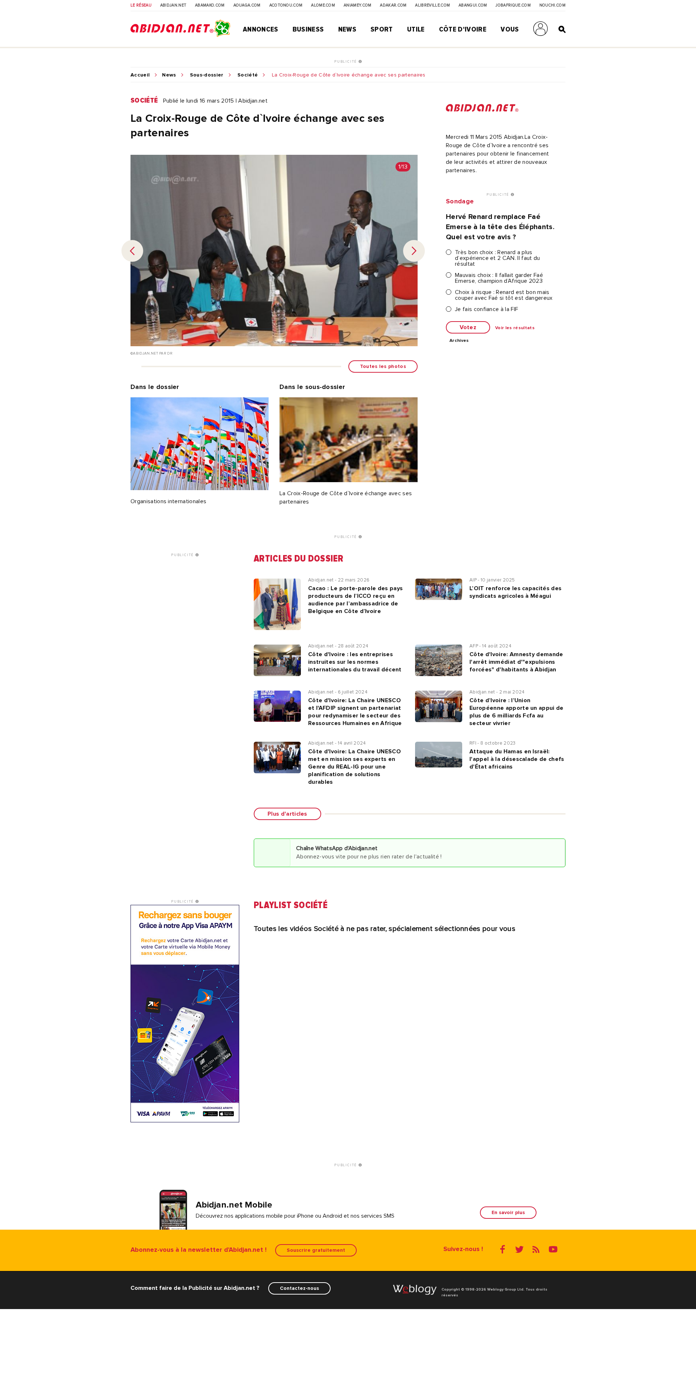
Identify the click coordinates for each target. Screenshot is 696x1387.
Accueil (140, 75)
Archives (459, 341)
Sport (381, 29)
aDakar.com (393, 5)
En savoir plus (508, 1212)
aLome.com (323, 5)
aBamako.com (210, 5)
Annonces (260, 29)
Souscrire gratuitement (316, 1250)
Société (247, 75)
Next (414, 251)
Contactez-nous (299, 1288)
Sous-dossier (207, 75)
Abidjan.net (173, 5)
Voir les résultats (515, 328)
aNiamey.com (358, 5)
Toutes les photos (383, 366)
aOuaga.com (247, 5)
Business (308, 29)
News (347, 29)
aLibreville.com (432, 5)
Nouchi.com (552, 5)
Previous (132, 251)
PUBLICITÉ (346, 61)
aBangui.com (473, 5)
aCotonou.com (286, 5)
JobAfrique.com (513, 5)
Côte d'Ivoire (462, 29)
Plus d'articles (287, 813)
